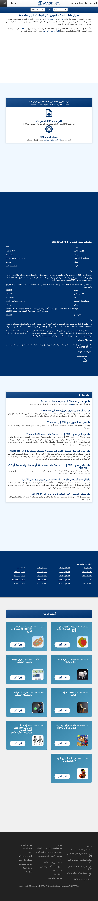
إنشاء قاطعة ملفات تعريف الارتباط (49, 848)
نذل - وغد (9, 255)
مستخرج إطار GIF (55, 878)
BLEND (9, 290)
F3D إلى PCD (41, 583)
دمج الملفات (57, 874)
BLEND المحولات (67, 308)
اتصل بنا (29, 872)
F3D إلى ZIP (87, 583)
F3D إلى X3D (87, 572)
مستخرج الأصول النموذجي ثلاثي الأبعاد (50, 857)
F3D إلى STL (65, 572)
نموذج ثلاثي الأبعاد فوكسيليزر (48, 308)
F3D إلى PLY (65, 568)
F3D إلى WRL (64, 583)
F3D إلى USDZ (64, 580)
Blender (50, 19)
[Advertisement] (26, 50)
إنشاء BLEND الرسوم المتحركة (25, 308)
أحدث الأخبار (49, 613)
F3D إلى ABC (19, 576)
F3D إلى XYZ (87, 576)
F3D (62, 19)
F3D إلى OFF (42, 580)
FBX (23, 28)
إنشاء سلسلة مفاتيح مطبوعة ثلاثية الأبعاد (79, 874)
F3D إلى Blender (18, 580)
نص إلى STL (57, 870)
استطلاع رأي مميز (25, 860)
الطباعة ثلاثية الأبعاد (25, 856)
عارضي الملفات (79, 3)
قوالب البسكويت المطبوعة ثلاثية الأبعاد (80, 861)
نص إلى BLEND (29, 311)
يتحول (13, 3)
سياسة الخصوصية (25, 864)
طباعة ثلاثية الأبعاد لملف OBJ (81, 850)
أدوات (94, 3)
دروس (30, 852)
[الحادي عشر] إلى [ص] (51, 31)
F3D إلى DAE (19, 583)
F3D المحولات (11, 266)
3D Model (10, 297)
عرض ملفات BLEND (14, 311)
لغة (4, 3)
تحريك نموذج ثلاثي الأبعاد (83, 879)
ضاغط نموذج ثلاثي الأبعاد (53, 863)
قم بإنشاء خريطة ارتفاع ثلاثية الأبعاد (49, 852)
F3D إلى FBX (42, 568)
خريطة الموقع (27, 868)
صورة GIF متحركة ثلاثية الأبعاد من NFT (79, 855)
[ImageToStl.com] (49, 3)
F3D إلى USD (64, 576)
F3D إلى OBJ (42, 576)
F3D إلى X (88, 568)
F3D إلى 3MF (19, 572)
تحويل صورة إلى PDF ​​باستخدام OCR (80, 867)
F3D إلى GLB (42, 572)
